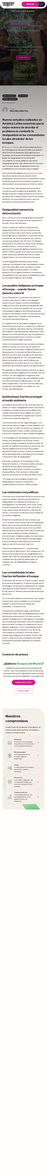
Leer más (23, 57)
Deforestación (9, 96)
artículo (35, 173)
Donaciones (23, 691)
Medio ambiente (10, 99)
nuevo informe (13, 147)
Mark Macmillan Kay (19, 111)
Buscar (30, 4)
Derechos (23, 96)
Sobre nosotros (24, 682)
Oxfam (5, 522)
